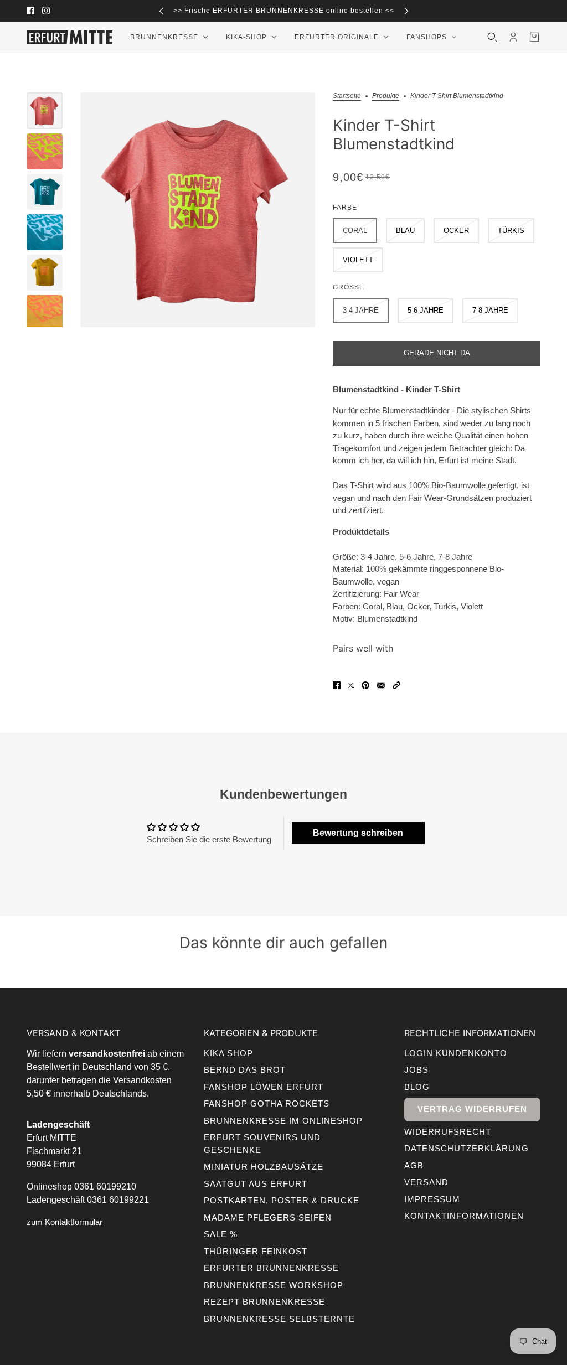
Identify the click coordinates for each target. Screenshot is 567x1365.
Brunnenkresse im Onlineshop (283, 1120)
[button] (396, 685)
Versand (426, 1182)
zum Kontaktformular (64, 1222)
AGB (414, 1165)
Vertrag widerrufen (472, 1109)
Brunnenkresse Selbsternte (279, 1318)
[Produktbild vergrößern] (197, 209)
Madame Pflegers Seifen (268, 1217)
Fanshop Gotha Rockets (266, 1103)
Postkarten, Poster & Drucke (281, 1200)
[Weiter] (406, 10)
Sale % (221, 1234)
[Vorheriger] (161, 10)
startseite (347, 96)
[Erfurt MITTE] (69, 37)
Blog (417, 1087)
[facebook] (30, 10)
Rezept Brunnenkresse (264, 1301)
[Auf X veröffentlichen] (351, 685)
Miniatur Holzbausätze (263, 1166)
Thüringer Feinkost (255, 1251)
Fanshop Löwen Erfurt (263, 1087)
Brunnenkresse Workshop (273, 1285)
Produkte (385, 96)
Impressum (432, 1199)
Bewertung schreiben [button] (358, 832)
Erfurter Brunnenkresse (271, 1268)
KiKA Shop (228, 1053)
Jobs (416, 1069)
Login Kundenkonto (455, 1053)
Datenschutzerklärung (466, 1148)
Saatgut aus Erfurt (255, 1183)
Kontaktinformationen (464, 1216)
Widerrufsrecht (447, 1131)
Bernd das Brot (245, 1069)
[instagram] (46, 10)
